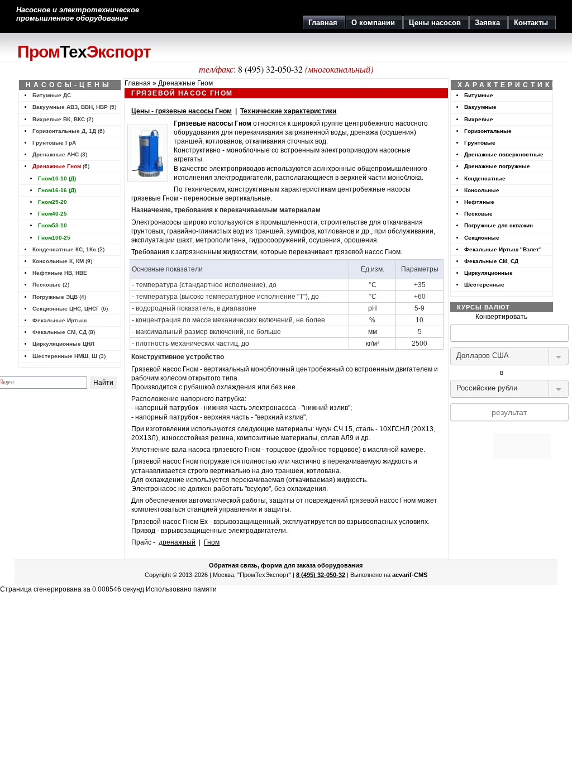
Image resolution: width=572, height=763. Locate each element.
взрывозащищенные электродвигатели (223, 531)
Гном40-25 (52, 214)
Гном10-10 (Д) (57, 178)
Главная (138, 83)
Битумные (478, 95)
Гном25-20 (52, 202)
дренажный (177, 542)
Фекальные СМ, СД (59, 332)
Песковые (46, 285)
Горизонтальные (488, 131)
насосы (220, 123)
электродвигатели (242, 178)
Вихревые (478, 119)
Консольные (481, 190)
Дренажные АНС (55, 154)
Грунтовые (479, 143)
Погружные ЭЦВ (55, 297)
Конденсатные (485, 178)
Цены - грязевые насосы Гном (181, 111)
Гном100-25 (54, 238)
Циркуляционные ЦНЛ (63, 344)
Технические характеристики (288, 111)
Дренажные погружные (497, 166)
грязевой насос (359, 252)
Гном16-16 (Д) (57, 190)
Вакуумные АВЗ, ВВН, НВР (70, 107)
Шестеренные (484, 285)
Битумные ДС (51, 95)
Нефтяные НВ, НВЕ (59, 273)
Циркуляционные (488, 273)
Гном (212, 542)
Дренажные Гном (56, 166)
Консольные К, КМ (58, 261)
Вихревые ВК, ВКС (58, 119)
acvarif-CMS (409, 574)
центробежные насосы (374, 189)
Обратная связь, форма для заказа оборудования (286, 565)
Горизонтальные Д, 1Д (64, 131)
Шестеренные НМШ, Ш (64, 356)
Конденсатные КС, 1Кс (64, 249)
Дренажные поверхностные (504, 154)
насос (172, 461)
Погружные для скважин (498, 225)
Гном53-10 (52, 225)
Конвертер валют (501, 428)
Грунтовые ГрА (54, 143)
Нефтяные (479, 202)
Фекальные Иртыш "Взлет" (503, 249)
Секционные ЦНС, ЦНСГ (65, 309)
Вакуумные (480, 107)
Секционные (481, 238)
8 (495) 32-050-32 (270, 69)
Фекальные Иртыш (59, 320)
